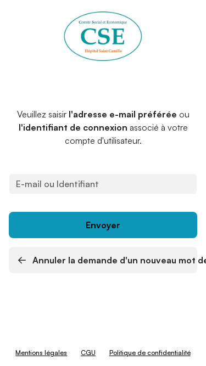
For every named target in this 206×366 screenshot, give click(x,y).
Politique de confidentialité (150, 352)
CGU (88, 352)
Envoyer (103, 224)
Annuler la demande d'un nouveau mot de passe (113, 260)
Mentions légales (41, 352)
